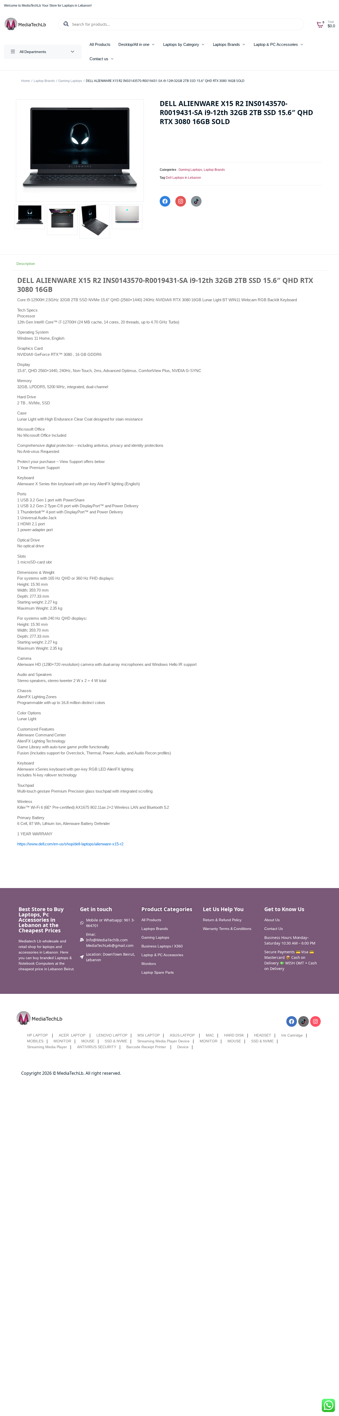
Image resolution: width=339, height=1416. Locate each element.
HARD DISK (234, 1035)
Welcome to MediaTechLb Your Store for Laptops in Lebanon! (48, 5)
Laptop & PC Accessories (276, 44)
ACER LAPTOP (72, 1035)
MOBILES (35, 1041)
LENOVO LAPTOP (111, 1035)
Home (25, 81)
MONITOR (62, 1041)
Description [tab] (25, 263)
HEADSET (262, 1035)
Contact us (99, 58)
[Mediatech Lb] (25, 24)
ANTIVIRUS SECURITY (96, 1047)
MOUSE (88, 1041)
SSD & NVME (116, 1041)
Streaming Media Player (47, 1047)
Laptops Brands (226, 44)
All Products (100, 44)
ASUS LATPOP (182, 1035)
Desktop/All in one (133, 44)
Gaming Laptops (70, 81)
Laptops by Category (181, 44)
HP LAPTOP (37, 1035)
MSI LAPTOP (148, 1035)
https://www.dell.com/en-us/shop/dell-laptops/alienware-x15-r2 (70, 844)
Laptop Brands (44, 81)
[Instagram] (180, 201)
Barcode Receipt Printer (146, 1047)
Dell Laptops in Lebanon (183, 178)
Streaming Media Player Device (163, 1041)
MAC (210, 1035)
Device (183, 1047)
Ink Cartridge (292, 1035)
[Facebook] (165, 201)
